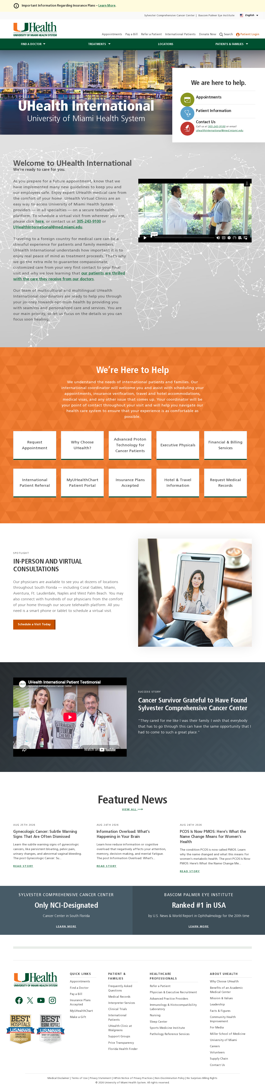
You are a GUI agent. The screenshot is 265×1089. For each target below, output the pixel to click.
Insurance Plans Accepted (80, 1002)
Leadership (217, 1004)
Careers (215, 1046)
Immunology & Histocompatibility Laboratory (173, 1007)
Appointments (112, 34)
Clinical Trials (117, 1009)
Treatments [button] (97, 44)
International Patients (180, 34)
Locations (165, 44)
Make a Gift (78, 1017)
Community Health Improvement (223, 1019)
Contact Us (206, 122)
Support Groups (119, 1036)
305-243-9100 (216, 126)
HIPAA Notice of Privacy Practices (133, 1078)
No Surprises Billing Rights (202, 1078)
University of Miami (223, 1040)
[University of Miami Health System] (35, 29)
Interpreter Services (121, 1003)
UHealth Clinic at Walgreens (120, 1028)
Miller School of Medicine (227, 1034)
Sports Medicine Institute (167, 1028)
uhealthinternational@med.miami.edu (219, 130)
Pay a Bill (131, 34)
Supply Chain (219, 1058)
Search (228, 34)
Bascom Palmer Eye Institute (216, 15)
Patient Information (213, 111)
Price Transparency (121, 1043)
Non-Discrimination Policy (169, 1078)
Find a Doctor (79, 988)
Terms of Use (79, 1078)
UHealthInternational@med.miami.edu (47, 227)
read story (23, 866)
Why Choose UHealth (224, 981)
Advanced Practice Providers (169, 998)
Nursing (155, 1015)
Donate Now (207, 34)
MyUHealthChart (81, 1011)
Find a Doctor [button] (31, 44)
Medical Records (119, 997)
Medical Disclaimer (59, 1078)
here (40, 222)
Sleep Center (158, 1022)
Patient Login (249, 34)
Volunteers (217, 1052)
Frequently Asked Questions (120, 988)
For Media (217, 1027)
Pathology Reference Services (170, 1034)
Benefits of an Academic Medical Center (226, 990)
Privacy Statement (101, 1078)
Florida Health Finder (123, 1049)
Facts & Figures (220, 1011)
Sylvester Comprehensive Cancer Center (169, 15)
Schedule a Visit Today (34, 624)
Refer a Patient (151, 34)
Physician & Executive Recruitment (173, 992)
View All (130, 809)
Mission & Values (221, 998)
